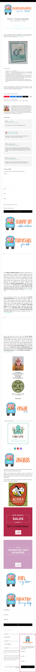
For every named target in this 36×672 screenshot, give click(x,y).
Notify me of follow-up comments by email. (10, 204)
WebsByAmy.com (18, 667)
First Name (6, 614)
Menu (18, 1)
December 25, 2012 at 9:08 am (13, 122)
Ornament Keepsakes (13, 100)
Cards (10, 99)
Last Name (6, 619)
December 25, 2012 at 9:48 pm (13, 145)
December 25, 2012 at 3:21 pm (13, 133)
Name (5, 188)
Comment (5, 173)
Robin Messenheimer (12, 132)
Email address (6, 609)
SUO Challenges (20, 36)
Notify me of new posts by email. (9, 208)
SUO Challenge (26, 100)
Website (5, 198)
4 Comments (24, 20)
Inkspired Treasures (18, 9)
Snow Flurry (19, 100)
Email (5, 193)
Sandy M (9, 121)
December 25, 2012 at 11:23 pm (13, 159)
